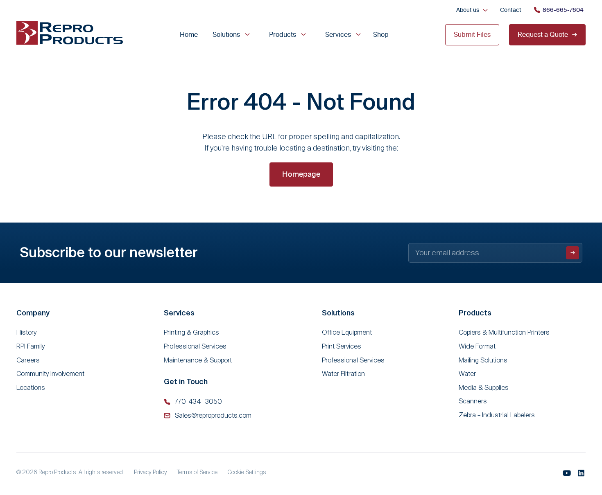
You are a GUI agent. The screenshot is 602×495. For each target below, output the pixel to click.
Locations (30, 388)
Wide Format (477, 346)
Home (189, 34)
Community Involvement (50, 374)
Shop (381, 34)
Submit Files (472, 34)
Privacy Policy (150, 472)
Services (338, 34)
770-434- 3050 (198, 401)
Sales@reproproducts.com (213, 415)
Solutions (226, 34)
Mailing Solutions (483, 360)
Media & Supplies (484, 388)
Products (282, 34)
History (26, 332)
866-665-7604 (563, 10)
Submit (572, 252)
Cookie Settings (246, 472)
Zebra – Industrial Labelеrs (497, 415)
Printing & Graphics (191, 332)
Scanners (473, 401)
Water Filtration (343, 374)
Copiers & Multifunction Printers (504, 332)
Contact (510, 10)
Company (33, 312)
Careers (28, 360)
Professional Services (195, 346)
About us (467, 10)
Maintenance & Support (198, 360)
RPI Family (30, 346)
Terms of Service (197, 472)
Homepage (301, 174)
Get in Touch (186, 381)
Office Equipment (347, 332)
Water (467, 374)
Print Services (341, 346)
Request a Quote (543, 34)
